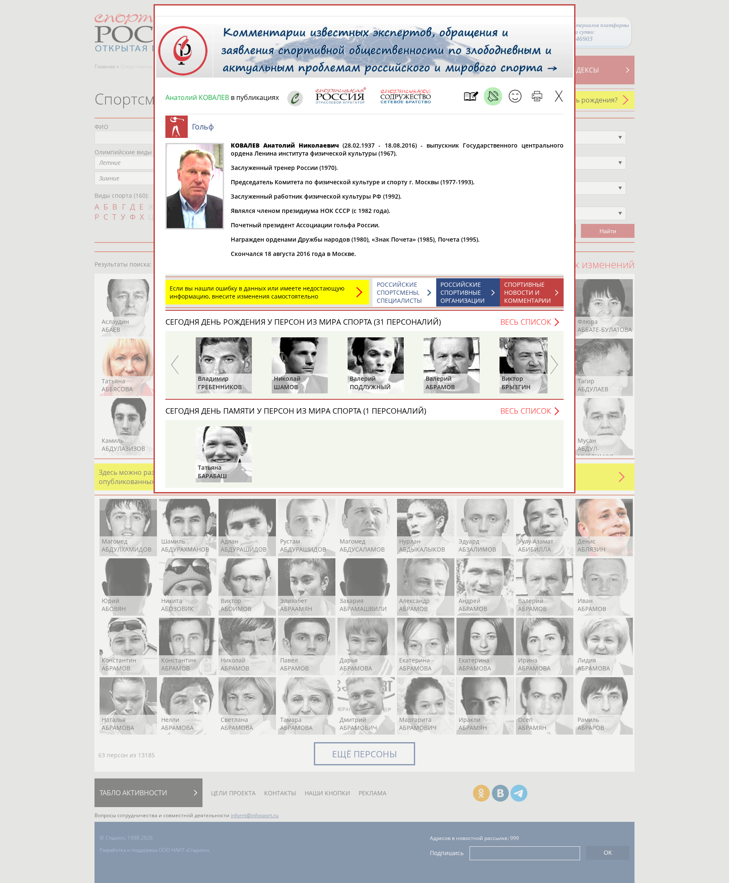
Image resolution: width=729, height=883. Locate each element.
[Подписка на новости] (471, 96)
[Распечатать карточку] (537, 96)
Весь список (525, 322)
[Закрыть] (559, 96)
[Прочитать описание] (493, 96)
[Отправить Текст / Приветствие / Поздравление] (515, 96)
